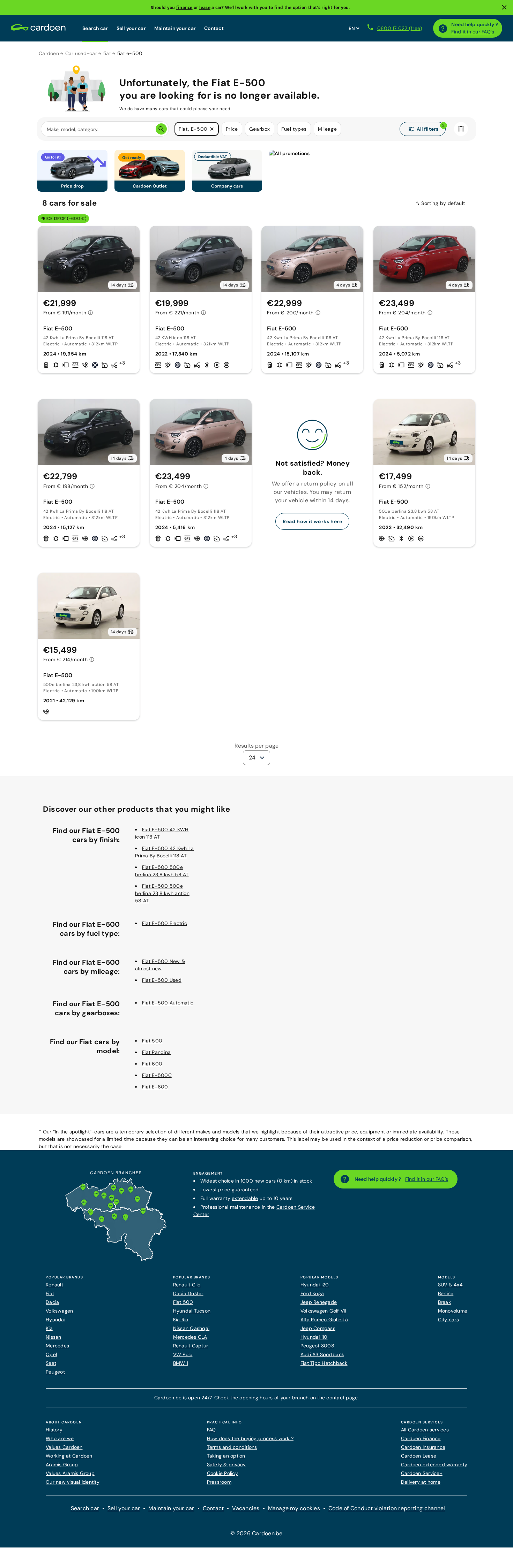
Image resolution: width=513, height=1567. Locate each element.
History (54, 1430)
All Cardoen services (425, 1430)
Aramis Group (62, 1464)
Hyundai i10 (314, 1337)
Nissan (53, 1337)
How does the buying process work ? (250, 1438)
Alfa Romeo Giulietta (324, 1319)
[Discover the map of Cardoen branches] (115, 1259)
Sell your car (131, 28)
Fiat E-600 (155, 1087)
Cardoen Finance (421, 1438)
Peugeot (55, 1372)
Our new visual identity (72, 1482)
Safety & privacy (226, 1464)
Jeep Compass (317, 1328)
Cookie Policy (222, 1473)
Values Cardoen (64, 1447)
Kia (49, 1328)
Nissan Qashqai (191, 1328)
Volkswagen (59, 1311)
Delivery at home (420, 1482)
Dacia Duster (188, 1293)
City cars (448, 1319)
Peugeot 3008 (317, 1346)
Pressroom (219, 1482)
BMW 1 (180, 1363)
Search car (95, 28)
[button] (212, 129)
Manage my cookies (294, 1508)
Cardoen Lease (418, 1456)
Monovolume (453, 1311)
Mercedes (57, 1346)
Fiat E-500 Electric (164, 923)
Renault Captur (190, 1346)
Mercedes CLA (190, 1337)
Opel (51, 1354)
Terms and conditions (232, 1447)
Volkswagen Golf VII (323, 1311)
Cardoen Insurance (423, 1447)
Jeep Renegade (318, 1302)
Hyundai (55, 1319)
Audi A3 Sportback (322, 1354)
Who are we (60, 1438)
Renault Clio (187, 1285)
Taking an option (226, 1456)
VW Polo (183, 1354)
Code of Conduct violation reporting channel (386, 1508)
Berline (446, 1293)
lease (204, 7)
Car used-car (81, 53)
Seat (51, 1363)
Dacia (52, 1302)
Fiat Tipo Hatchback (324, 1363)
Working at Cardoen (69, 1456)
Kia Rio (180, 1319)
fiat (107, 53)
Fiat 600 (152, 1064)
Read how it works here (312, 521)
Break (444, 1302)
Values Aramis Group (70, 1473)
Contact (214, 28)
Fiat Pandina (156, 1052)
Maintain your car (175, 28)
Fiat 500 (152, 1041)
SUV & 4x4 (450, 1285)
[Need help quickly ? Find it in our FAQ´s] (442, 28)
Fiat (50, 1293)
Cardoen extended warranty (434, 1464)
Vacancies (245, 1508)
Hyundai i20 (314, 1285)
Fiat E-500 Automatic (167, 1003)
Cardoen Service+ (422, 1473)
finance (184, 7)
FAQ (211, 1430)
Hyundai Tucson (192, 1311)
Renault (54, 1285)
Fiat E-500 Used (161, 980)
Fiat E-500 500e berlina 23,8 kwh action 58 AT (162, 893)
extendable (245, 1198)
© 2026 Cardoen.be (256, 1533)
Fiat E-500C (157, 1075)
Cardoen (49, 53)
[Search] (161, 129)
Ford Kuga (312, 1293)
